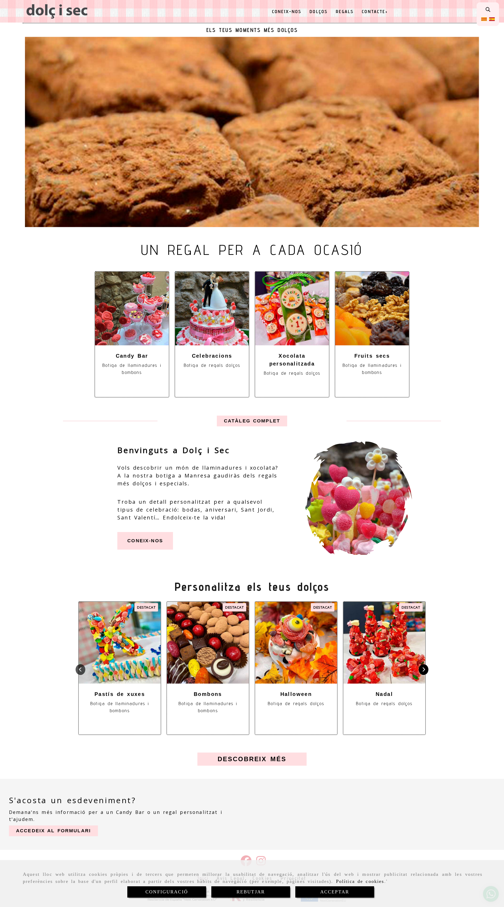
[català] (484, 18)
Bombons (208, 694)
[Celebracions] (212, 308)
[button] (252, 421)
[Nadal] (384, 642)
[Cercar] (488, 9)
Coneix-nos (145, 540)
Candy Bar (132, 356)
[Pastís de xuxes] (119, 642)
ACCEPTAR (334, 891)
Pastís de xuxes (119, 694)
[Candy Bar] (132, 308)
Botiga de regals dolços (212, 365)
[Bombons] (208, 642)
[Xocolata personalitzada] (292, 308)
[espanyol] (492, 18)
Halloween (296, 694)
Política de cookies (360, 881)
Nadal (384, 694)
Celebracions (212, 356)
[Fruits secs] (372, 308)
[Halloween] (296, 642)
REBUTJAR (251, 891)
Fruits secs (372, 356)
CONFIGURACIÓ (166, 891)
